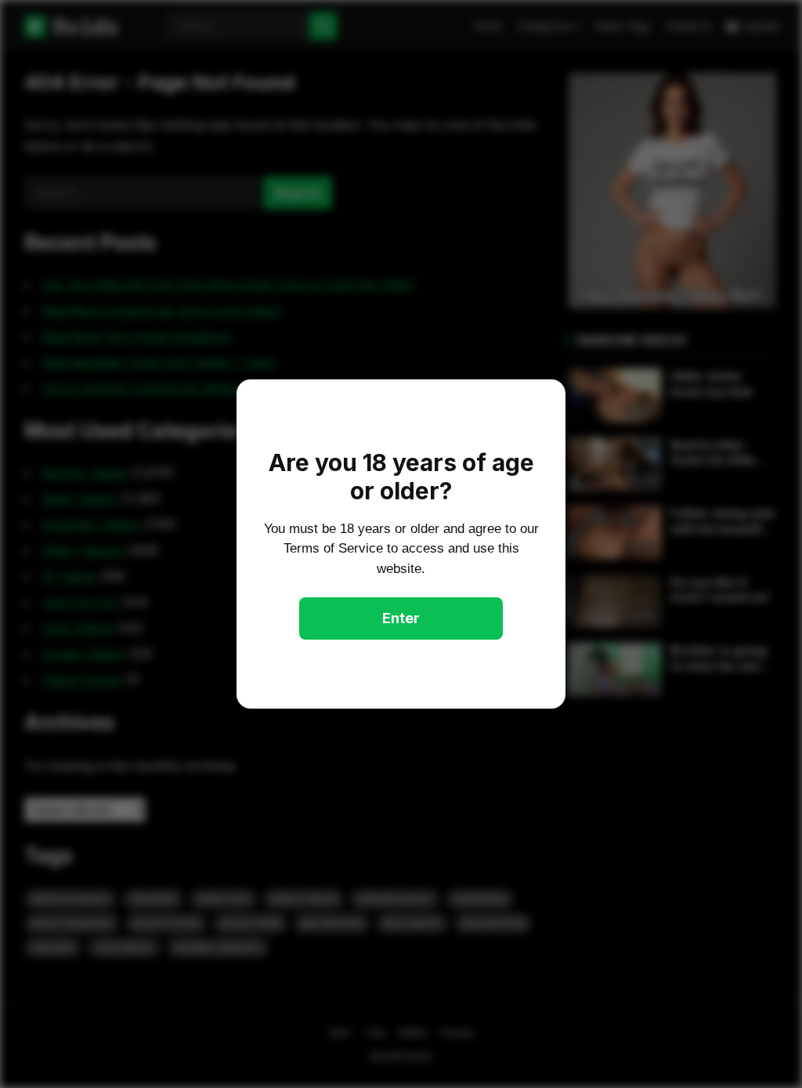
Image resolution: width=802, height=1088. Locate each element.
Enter (401, 618)
